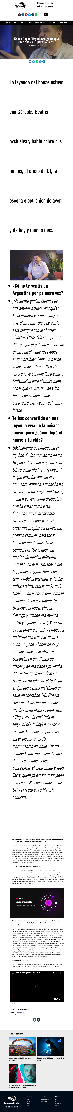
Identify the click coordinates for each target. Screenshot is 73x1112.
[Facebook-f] (22, 14)
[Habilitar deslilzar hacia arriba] (70, 1109)
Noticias (8, 23)
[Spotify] (36, 14)
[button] (30, 61)
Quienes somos (63, 23)
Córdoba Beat (18, 1015)
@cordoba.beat (19, 1012)
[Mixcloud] (32, 14)
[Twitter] (29, 14)
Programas (23, 23)
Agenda (16, 23)
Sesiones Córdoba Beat (40, 23)
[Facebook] (34, 1020)
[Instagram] (19, 14)
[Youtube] (26, 14)
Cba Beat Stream (53, 23)
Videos (30, 23)
